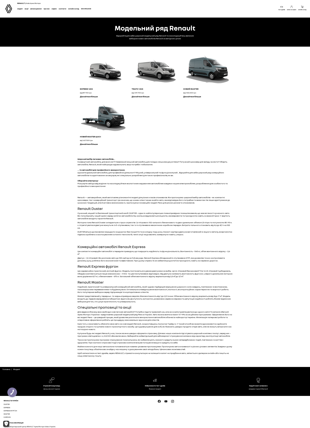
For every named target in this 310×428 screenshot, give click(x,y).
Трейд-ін (172, 324)
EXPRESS (7, 408)
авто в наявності (182, 346)
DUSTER (7, 404)
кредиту (168, 340)
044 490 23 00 (86, 9)
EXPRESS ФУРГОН (10, 411)
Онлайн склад (73, 9)
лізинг (175, 314)
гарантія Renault (105, 218)
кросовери (83, 200)
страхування (176, 336)
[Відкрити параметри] (6, 424)
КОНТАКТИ (62, 9)
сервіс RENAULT (116, 353)
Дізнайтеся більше (89, 96)
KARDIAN (7, 417)
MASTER (7, 414)
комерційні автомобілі (101, 251)
